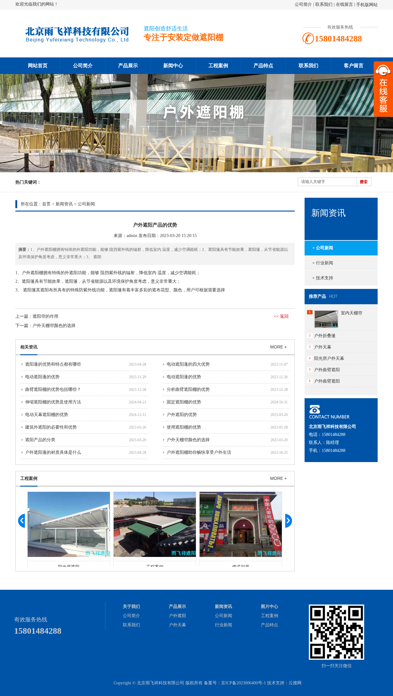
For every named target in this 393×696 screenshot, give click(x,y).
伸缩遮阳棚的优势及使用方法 (53, 402)
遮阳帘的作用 (45, 316)
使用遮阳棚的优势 (184, 427)
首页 (46, 204)
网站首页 (38, 65)
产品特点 (263, 65)
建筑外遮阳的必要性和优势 (51, 427)
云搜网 (295, 683)
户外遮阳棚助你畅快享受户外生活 (199, 452)
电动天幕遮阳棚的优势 (46, 414)
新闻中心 (173, 65)
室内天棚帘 (351, 313)
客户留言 (354, 65)
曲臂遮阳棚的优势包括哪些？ (53, 389)
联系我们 (324, 4)
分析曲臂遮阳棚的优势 (188, 389)
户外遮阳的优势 (182, 414)
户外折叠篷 (325, 335)
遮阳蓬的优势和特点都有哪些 (53, 364)
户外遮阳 (177, 615)
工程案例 (218, 65)
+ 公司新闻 (322, 248)
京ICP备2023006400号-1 (243, 683)
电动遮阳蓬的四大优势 (188, 364)
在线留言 (344, 4)
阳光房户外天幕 (329, 358)
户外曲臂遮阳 (327, 369)
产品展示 (128, 65)
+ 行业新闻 (322, 263)
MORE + (278, 346)
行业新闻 (223, 625)
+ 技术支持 (322, 278)
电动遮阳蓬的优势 (42, 377)
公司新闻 (86, 204)
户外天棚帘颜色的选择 (54, 325)
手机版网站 (367, 4)
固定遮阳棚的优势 (184, 402)
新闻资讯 (64, 204)
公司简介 (303, 4)
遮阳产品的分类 (40, 439)
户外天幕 (322, 347)
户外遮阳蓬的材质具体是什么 (53, 452)
